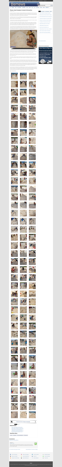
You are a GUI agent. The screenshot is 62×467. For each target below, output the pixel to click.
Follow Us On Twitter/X (14, 456)
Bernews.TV (45, 0)
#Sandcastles (26, 435)
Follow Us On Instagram (26, 454)
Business (13, 7)
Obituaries (37, 7)
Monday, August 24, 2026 (13, 0)
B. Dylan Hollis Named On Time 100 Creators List (46, 16)
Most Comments (43, 11)
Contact (23, 0)
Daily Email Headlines (47, 454)
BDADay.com (29, 0)
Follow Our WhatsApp (47, 456)
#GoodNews (14, 435)
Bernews (31, 463)
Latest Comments (47, 11)
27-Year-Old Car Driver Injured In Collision (15, 449)
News (27, 7)
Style (32, 7)
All (10, 7)
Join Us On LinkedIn (36, 454)
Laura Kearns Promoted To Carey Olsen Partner (45, 18)
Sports (30, 7)
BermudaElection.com (40, 0)
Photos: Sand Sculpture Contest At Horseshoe (21, 10)
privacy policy (41, 464)
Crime (15, 7)
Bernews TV (35, 456)
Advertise (20, 0)
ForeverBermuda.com (34, 0)
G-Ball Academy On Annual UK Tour (44, 25)
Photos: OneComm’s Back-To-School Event (45, 30)
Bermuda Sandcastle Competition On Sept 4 (17, 431)
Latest (39, 11)
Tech (34, 7)
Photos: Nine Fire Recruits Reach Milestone (45, 32)
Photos (41, 7)
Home (17, 0)
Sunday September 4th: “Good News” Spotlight (31, 449)
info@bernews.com (26, 464)
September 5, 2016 (12, 443)
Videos (44, 7)
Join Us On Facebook (14, 454)
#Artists (11, 435)
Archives (51, 11)
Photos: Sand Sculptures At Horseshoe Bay (17, 427)
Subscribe (26, 0)
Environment (24, 7)
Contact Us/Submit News (26, 456)
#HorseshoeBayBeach (20, 435)
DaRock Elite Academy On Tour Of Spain (45, 23)
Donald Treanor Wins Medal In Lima (44, 27)
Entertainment (19, 7)
